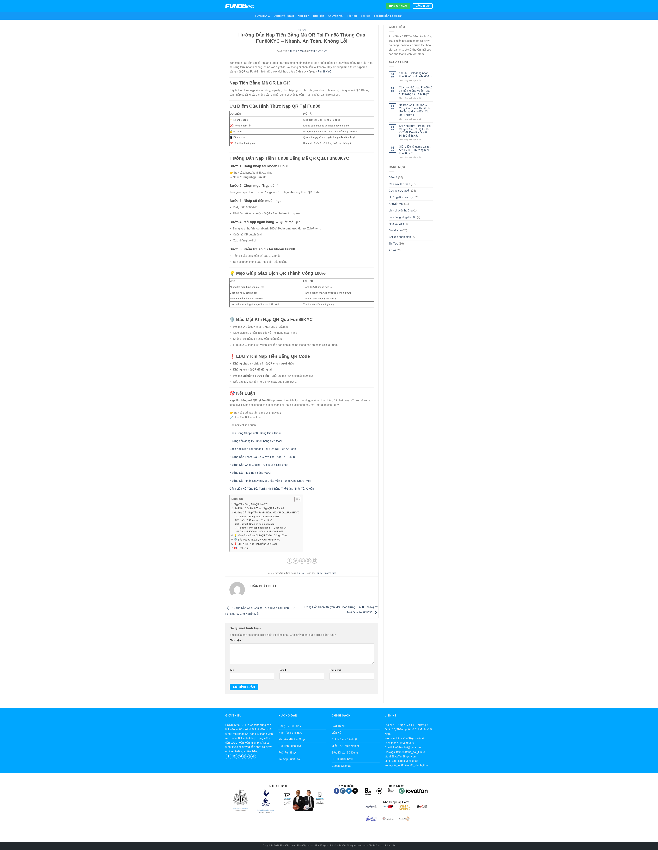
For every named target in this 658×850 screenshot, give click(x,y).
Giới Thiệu (338, 726)
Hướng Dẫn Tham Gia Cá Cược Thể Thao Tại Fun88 (262, 457)
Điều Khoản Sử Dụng (345, 752)
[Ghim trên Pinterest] (308, 561)
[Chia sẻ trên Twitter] (295, 561)
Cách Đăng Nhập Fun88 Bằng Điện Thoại (255, 433)
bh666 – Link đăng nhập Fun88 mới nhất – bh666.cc (415, 75)
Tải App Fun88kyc (289, 759)
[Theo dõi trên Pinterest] (253, 756)
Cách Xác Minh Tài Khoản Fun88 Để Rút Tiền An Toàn (262, 448)
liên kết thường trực (326, 573)
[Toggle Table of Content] (296, 499)
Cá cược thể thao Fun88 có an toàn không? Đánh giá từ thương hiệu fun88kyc (415, 90)
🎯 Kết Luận (241, 548)
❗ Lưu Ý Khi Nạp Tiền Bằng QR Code (255, 543)
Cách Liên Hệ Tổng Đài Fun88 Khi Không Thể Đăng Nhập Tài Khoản (271, 488)
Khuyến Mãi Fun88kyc (292, 739)
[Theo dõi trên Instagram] (234, 756)
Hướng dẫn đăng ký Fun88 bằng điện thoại (255, 441)
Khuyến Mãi (335, 15)
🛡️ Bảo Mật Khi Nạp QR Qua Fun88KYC (257, 539)
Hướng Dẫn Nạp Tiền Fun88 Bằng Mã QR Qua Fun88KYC (267, 512)
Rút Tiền (318, 15)
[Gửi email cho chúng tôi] (247, 756)
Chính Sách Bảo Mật (344, 739)
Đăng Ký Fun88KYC (290, 726)
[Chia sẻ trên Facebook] (289, 561)
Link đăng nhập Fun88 (402, 217)
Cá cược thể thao (399, 184)
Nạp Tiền (303, 15)
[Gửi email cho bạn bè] (302, 561)
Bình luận (236, 640)
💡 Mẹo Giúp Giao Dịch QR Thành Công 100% (260, 535)
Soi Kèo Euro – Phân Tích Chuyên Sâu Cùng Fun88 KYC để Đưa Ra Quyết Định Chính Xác (415, 130)
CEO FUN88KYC (342, 759)
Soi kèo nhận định (400, 236)
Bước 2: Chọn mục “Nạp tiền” (256, 520)
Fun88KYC (324, 71)
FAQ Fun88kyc (287, 752)
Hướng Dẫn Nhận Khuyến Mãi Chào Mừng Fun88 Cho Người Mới (270, 480)
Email (282, 670)
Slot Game (395, 230)
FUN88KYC (262, 15)
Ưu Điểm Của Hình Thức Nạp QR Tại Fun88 (259, 508)
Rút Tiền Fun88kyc (289, 745)
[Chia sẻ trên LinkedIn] (314, 561)
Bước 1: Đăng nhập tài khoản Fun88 (259, 516)
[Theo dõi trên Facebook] (228, 756)
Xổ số (392, 250)
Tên (232, 670)
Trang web (335, 670)
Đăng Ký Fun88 (284, 15)
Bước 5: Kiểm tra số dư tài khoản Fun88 (261, 531)
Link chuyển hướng (401, 210)
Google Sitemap (341, 765)
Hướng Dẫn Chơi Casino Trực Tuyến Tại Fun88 (258, 464)
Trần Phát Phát (318, 51)
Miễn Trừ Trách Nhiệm (345, 745)
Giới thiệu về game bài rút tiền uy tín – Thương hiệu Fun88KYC (414, 150)
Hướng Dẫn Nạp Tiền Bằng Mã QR (250, 472)
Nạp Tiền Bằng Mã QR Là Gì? (250, 504)
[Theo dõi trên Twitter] (241, 756)
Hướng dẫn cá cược (387, 15)
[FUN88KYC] (239, 6)
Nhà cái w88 (396, 223)
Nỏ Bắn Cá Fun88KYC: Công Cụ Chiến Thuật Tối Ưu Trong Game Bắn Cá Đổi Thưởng (414, 110)
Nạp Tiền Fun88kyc (290, 732)
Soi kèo (365, 15)
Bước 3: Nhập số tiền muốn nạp (257, 524)
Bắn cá (393, 177)
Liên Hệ (336, 732)
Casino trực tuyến (399, 190)
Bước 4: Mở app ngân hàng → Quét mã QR (263, 527)
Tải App (352, 15)
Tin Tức (302, 30)
